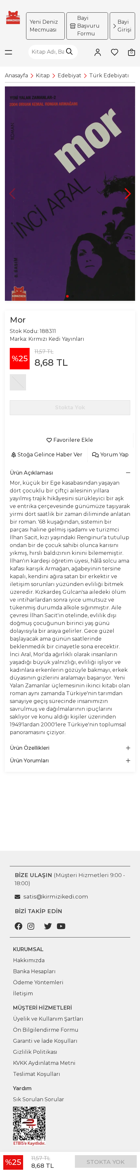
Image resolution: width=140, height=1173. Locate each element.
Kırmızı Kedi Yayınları (56, 339)
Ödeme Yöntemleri (38, 982)
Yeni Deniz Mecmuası (44, 26)
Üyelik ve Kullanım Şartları (48, 1019)
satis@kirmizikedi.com (55, 896)
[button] (128, 193)
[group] (70, 193)
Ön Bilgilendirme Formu (45, 1030)
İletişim (23, 993)
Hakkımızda (29, 960)
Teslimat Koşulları (36, 1074)
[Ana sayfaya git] (13, 17)
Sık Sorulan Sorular (38, 1099)
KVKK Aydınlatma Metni (44, 1063)
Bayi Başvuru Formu (88, 26)
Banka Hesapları (34, 971)
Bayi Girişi (125, 26)
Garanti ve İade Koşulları (45, 1041)
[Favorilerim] (114, 52)
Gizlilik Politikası (35, 1052)
